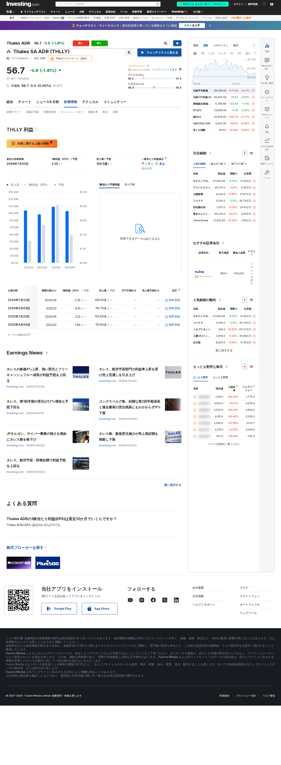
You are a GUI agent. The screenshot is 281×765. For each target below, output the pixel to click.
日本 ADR (124, 17)
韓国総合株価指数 (203, 103)
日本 (46, 17)
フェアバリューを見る (164, 69)
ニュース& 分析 (47, 102)
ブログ (244, 587)
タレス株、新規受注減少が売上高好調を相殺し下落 (128, 436)
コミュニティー (115, 102)
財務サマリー (14, 111)
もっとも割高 (220, 377)
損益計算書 (32, 111)
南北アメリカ (140, 17)
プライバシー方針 (246, 695)
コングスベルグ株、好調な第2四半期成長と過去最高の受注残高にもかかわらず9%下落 (130, 407)
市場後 (97, 17)
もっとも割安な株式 (208, 367)
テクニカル (90, 102)
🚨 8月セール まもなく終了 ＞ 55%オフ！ (202, 4)
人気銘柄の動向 (204, 300)
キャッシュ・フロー (72, 111)
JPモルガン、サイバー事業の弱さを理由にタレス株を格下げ (36, 436)
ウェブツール (248, 613)
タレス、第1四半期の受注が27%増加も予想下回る (37, 404)
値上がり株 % (218, 163)
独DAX (197, 116)
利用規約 (224, 695)
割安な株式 (221, 17)
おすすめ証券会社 (206, 243)
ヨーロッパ (157, 17)
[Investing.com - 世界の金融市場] (23, 4)
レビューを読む (252, 273)
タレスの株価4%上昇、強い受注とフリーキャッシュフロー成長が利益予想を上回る (37, 375)
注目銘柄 (199, 153)
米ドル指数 (199, 130)
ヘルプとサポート (203, 604)
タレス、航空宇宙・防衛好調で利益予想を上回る (36, 463)
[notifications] (264, 4)
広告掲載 (198, 596)
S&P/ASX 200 (201, 123)
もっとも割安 (200, 377)
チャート (24, 102)
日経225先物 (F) (202, 97)
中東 (169, 17)
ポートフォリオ (250, 604)
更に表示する (172, 485)
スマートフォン (250, 596)
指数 (205, 45)
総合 (10, 102)
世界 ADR (109, 17)
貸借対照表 (50, 111)
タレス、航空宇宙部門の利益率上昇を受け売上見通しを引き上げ (128, 372)
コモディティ (220, 45)
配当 (105, 111)
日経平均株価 (200, 90)
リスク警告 (269, 695)
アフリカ (207, 17)
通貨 (195, 45)
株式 (11, 17)
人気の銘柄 (199, 163)
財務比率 (93, 111)
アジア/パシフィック (187, 17)
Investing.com (15, 386)
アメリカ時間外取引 (79, 17)
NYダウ (197, 110)
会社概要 (198, 587)
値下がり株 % (239, 163)
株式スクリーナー (157, 11)
